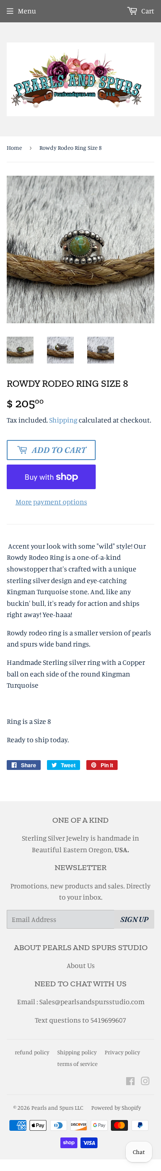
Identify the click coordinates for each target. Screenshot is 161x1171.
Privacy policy (122, 1052)
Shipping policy (77, 1052)
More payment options (51, 501)
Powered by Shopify (116, 1107)
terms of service (77, 1063)
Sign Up (134, 919)
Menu (27, 10)
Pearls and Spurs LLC (57, 1107)
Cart (147, 10)
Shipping (63, 419)
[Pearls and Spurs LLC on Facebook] (130, 1082)
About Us (81, 965)
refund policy (32, 1052)
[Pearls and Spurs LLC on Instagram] (145, 1082)
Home (14, 147)
